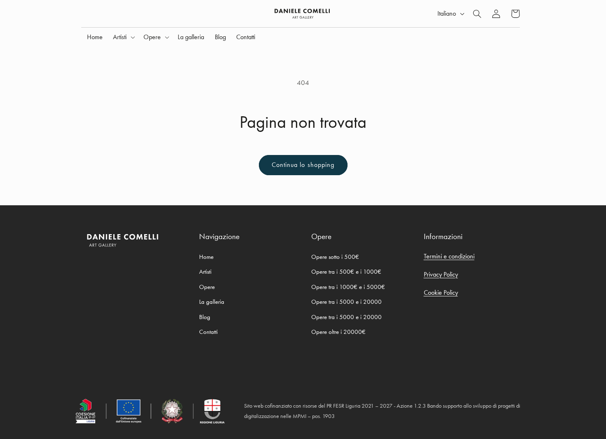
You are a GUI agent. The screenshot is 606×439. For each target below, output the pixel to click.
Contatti (208, 332)
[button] (123, 37)
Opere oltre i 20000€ (338, 332)
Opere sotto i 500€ (335, 257)
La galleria (211, 301)
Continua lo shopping (303, 165)
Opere (207, 287)
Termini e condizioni (449, 256)
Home (206, 257)
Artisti (205, 271)
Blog (204, 317)
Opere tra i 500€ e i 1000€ (346, 271)
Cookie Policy (441, 292)
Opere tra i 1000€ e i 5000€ (348, 287)
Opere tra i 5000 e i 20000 (346, 301)
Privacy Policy (441, 274)
